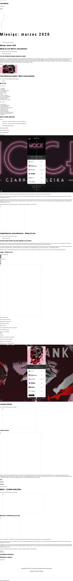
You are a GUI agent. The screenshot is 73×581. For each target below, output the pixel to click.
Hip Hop (6, 18)
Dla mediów (4, 26)
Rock (5, 15)
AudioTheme (7, 580)
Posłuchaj (4, 22)
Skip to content (3, 0)
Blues (6, 16)
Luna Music (4, 3)
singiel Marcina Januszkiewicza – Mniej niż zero (17, 233)
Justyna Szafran (6, 404)
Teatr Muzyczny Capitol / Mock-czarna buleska (17, 76)
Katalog (3, 11)
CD (3, 130)
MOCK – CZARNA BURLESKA (10, 489)
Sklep (3, 10)
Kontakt (3, 28)
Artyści (3, 21)
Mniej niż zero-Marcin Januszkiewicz (13, 49)
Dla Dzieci (6, 20)
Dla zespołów (4, 24)
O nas (3, 27)
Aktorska (6, 13)
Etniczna (6, 19)
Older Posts (2, 559)
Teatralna (6, 14)
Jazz (5, 17)
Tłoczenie (4, 23)
